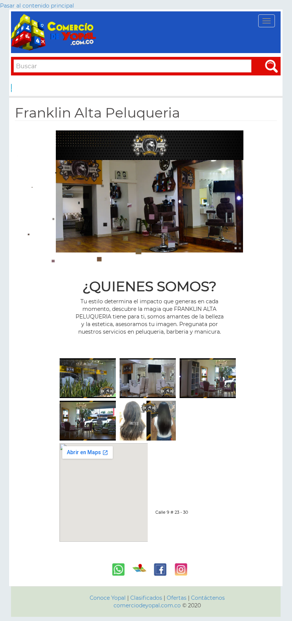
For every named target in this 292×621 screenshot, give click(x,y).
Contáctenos (208, 597)
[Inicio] (54, 32)
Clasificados (147, 597)
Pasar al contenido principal (37, 5)
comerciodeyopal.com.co (147, 605)
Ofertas (176, 597)
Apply (11, 88)
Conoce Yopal (108, 597)
